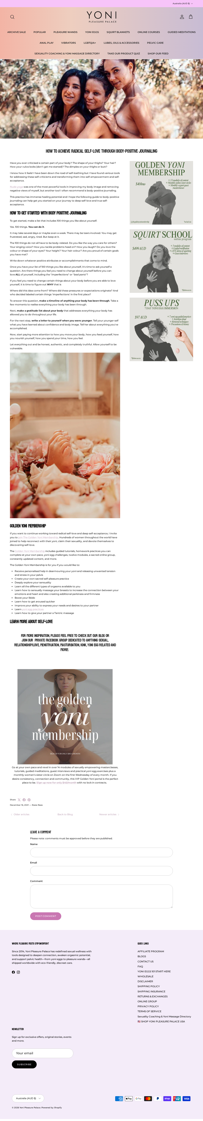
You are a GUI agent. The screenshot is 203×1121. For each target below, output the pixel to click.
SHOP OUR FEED (158, 53)
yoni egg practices (33, 609)
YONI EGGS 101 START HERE (154, 971)
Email (33, 862)
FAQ (140, 966)
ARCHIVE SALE (16, 32)
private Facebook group (50, 640)
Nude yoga (16, 186)
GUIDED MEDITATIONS (182, 32)
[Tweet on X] (19, 799)
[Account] (181, 16)
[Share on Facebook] (24, 799)
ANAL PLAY (47, 42)
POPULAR (40, 32)
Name (33, 844)
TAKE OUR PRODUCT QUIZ (123, 53)
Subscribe (24, 1064)
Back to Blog (65, 814)
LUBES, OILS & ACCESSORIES (121, 42)
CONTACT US (145, 961)
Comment (36, 881)
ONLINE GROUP (147, 1001)
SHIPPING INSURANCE (151, 991)
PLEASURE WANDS (66, 32)
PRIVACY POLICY (148, 1006)
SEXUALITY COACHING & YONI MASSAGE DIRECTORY (67, 53)
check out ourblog (91, 635)
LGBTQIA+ (90, 42)
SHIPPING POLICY (149, 986)
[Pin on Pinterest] (29, 799)
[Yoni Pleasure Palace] (101, 17)
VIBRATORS (68, 42)
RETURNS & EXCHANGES (153, 996)
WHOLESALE (145, 976)
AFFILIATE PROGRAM (151, 951)
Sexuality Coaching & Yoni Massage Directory (164, 1016)
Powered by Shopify (51, 1107)
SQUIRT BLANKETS (118, 32)
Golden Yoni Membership (30, 551)
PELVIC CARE (155, 42)
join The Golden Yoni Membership (38, 537)
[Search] (12, 16)
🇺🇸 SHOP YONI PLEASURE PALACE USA (161, 1021)
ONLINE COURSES (149, 32)
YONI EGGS (92, 32)
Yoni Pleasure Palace (30, 1107)
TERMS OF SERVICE (149, 1011)
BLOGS (142, 956)
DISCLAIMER (145, 981)
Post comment (45, 916)
